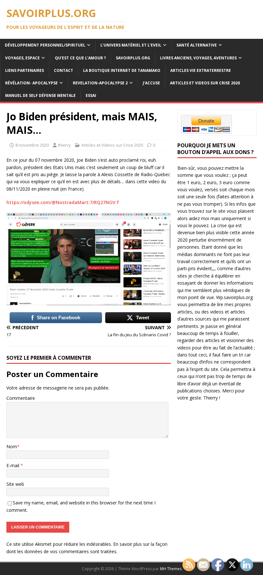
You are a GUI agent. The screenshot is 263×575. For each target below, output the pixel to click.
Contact (63, 70)
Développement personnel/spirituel (45, 45)
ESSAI (91, 95)
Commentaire (20, 398)
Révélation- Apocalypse (31, 83)
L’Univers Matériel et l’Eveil (130, 45)
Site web (15, 484)
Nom (11, 446)
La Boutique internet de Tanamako (121, 70)
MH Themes (171, 568)
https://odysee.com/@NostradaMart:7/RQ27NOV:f (62, 202)
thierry (64, 145)
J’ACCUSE (151, 83)
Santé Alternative (196, 45)
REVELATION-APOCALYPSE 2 (100, 83)
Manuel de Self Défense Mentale (40, 95)
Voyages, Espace (22, 58)
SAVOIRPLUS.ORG (133, 58)
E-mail (13, 465)
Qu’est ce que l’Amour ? (80, 58)
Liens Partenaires (24, 70)
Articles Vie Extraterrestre (200, 70)
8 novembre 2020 (32, 145)
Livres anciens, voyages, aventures (198, 58)
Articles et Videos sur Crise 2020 (205, 83)
